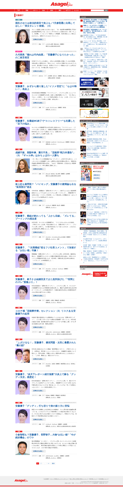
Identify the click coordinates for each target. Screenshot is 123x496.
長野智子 (59, 457)
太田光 (53, 363)
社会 (43, 10)
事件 (60, 10)
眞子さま (59, 302)
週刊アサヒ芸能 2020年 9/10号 (64, 334)
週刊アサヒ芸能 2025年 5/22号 (53, 46)
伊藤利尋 (54, 205)
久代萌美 (50, 75)
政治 (51, 10)
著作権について (93, 479)
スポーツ (35, 10)
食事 (58, 239)
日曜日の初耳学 (51, 77)
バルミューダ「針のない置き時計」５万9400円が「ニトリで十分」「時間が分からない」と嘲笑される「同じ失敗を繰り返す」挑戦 (95, 43)
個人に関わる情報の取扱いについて (79, 479)
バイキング (48, 205)
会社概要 (46, 479)
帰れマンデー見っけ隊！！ (69, 75)
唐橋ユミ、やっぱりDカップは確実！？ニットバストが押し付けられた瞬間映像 (95, 26)
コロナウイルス (56, 331)
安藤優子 (62, 44)
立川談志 (48, 365)
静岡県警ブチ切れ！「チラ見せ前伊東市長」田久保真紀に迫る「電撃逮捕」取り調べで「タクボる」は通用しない (95, 37)
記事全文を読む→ (38, 39)
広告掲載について (103, 479)
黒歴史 (58, 397)
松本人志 (72, 141)
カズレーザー (49, 331)
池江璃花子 (62, 300)
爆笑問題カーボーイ (65, 363)
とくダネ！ (56, 455)
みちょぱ (48, 173)
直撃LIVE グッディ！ (51, 109)
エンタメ (76, 10)
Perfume (48, 395)
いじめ (47, 107)
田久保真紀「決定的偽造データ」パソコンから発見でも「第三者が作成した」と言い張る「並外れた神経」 (95, 31)
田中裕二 (73, 363)
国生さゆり (56, 44)
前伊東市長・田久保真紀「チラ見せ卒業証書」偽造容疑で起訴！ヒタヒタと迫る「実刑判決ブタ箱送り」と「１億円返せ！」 (95, 21)
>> (48, 463)
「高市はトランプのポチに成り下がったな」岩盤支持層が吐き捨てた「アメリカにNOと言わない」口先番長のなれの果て (95, 50)
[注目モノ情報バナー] (94, 107)
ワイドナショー (53, 107)
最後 (53, 463)
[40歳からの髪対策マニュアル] (94, 86)
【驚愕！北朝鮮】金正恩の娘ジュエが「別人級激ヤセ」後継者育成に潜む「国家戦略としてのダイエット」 (95, 67)
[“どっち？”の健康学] (94, 96)
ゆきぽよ (53, 173)
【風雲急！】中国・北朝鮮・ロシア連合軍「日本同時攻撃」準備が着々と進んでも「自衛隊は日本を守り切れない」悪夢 (95, 55)
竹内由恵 (58, 77)
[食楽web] (94, 117)
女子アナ (68, 10)
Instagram (48, 141)
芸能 (27, 10)
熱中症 (64, 107)
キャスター (48, 236)
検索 (106, 10)
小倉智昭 (65, 424)
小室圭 (52, 300)
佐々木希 (58, 173)
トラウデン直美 (49, 44)
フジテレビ (60, 268)
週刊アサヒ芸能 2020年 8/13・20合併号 (66, 426)
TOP (18, 10)
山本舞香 (68, 173)
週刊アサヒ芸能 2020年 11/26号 (53, 175)
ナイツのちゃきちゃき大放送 (59, 236)
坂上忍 (58, 205)
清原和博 (68, 331)
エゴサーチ (54, 141)
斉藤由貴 (57, 300)
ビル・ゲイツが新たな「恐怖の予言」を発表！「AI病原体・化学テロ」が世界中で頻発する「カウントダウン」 (95, 61)
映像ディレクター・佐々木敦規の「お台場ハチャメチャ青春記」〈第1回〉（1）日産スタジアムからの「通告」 (95, 72)
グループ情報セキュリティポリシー (59, 479)
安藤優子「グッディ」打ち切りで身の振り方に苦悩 (42, 406)
